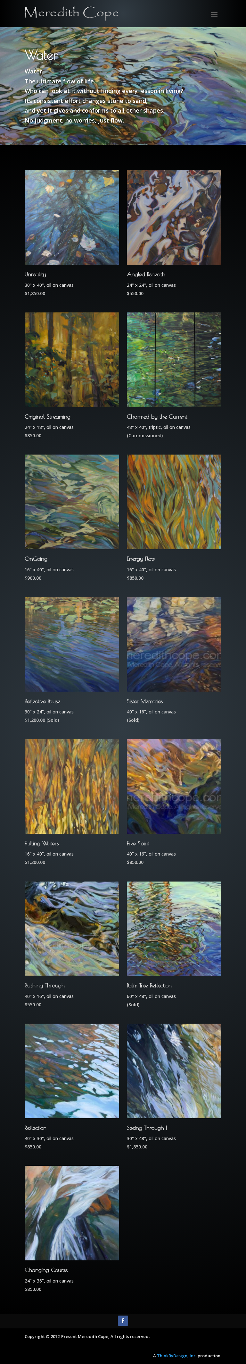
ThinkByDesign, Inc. (177, 1356)
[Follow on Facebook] (123, 1321)
